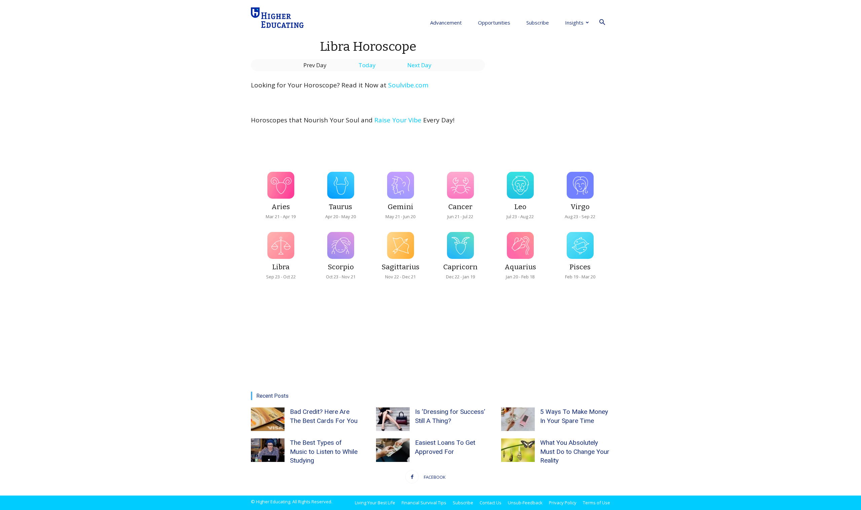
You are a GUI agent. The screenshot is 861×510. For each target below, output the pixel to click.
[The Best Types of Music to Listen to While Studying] (268, 450)
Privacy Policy (562, 503)
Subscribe (537, 22)
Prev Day (315, 65)
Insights (574, 22)
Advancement (446, 22)
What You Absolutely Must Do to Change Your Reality (574, 451)
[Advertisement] (555, 90)
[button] (602, 22)
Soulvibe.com (408, 85)
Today (367, 65)
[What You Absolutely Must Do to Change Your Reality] (518, 450)
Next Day (419, 65)
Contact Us (490, 503)
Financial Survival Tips (424, 503)
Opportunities (494, 22)
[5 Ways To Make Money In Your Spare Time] (518, 419)
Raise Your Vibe (397, 120)
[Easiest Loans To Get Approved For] (393, 450)
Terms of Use (596, 503)
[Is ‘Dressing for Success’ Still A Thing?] (393, 419)
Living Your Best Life (375, 503)
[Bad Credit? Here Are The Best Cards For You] (268, 419)
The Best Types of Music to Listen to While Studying (324, 451)
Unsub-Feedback (525, 503)
